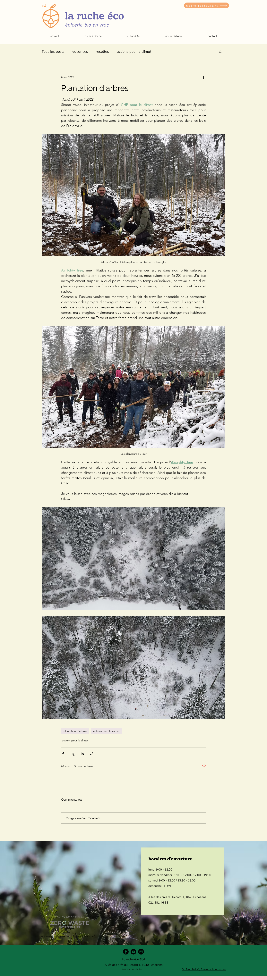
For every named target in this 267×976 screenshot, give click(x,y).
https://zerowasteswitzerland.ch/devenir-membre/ (67, 936)
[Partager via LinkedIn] (82, 754)
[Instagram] (141, 952)
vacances (80, 51)
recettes (102, 51)
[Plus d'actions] (203, 77)
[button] (93, 36)
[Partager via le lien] (92, 754)
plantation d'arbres (75, 731)
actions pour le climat (134, 51)
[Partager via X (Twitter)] (72, 754)
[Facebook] (126, 952)
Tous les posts (53, 51)
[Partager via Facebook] (63, 754)
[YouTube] (133, 952)
